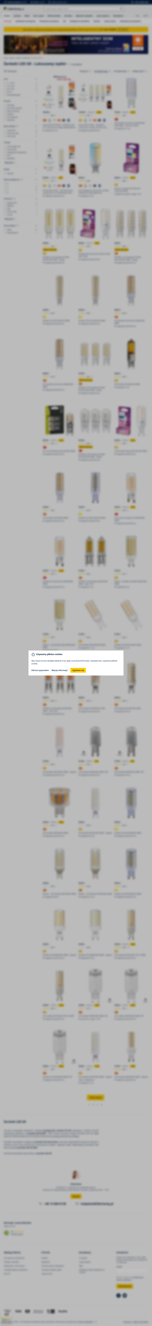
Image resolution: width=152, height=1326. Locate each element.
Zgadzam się (78, 670)
